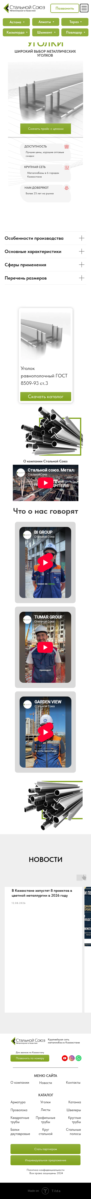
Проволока (18, 1110)
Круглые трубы (74, 1120)
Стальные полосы (73, 1131)
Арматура (17, 1102)
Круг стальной (45, 1131)
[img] (28, 1041)
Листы (45, 1110)
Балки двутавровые (20, 1131)
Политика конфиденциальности (45, 1170)
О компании (19, 1082)
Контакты (73, 1082)
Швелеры (73, 1110)
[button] (64, 8)
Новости (45, 1083)
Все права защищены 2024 (46, 1173)
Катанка (74, 1102)
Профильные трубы (45, 1120)
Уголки (45, 1102)
